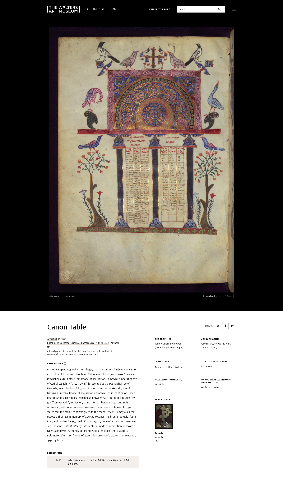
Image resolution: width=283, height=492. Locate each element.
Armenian (52, 338)
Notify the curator (209, 387)
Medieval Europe (88, 354)
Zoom (229, 296)
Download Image (212, 296)
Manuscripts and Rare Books (63, 354)
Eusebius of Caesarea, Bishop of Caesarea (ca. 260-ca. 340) (78, 343)
